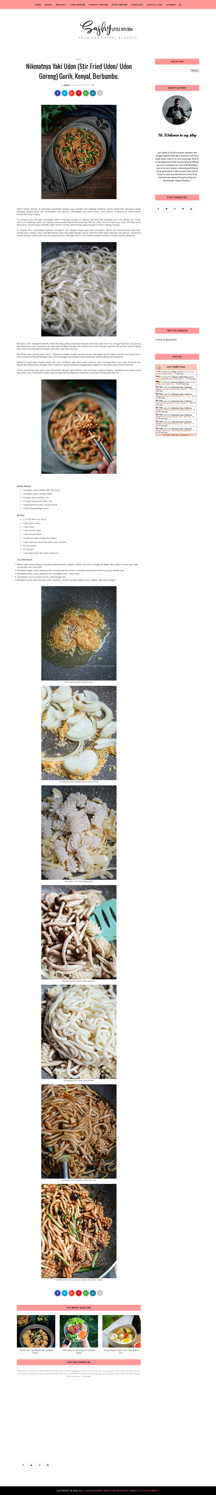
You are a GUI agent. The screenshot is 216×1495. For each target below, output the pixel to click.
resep (79, 59)
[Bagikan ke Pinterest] (100, 93)
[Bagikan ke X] (65, 93)
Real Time (175, 435)
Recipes (60, 5)
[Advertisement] (177, 270)
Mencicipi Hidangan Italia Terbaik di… (175, 389)
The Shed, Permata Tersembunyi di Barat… (177, 410)
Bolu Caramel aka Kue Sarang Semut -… (171, 379)
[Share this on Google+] (72, 93)
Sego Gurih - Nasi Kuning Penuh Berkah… (177, 430)
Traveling (137, 5)
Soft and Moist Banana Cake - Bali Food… (177, 417)
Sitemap (171, 5)
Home (38, 5)
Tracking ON (184, 435)
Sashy (67, 85)
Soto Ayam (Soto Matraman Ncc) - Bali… (176, 396)
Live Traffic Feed (176, 367)
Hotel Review (119, 5)
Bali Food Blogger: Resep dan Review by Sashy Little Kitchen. (118, 1490)
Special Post (155, 5)
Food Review (78, 5)
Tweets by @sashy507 (166, 339)
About (48, 5)
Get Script (167, 435)
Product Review (98, 5)
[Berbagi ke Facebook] (58, 93)
